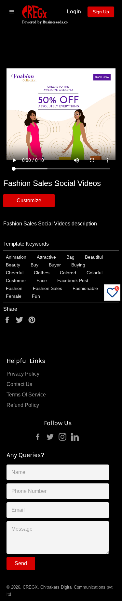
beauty (13, 264)
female (13, 296)
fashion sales (47, 288)
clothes (41, 272)
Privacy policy (23, 374)
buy (34, 264)
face (41, 280)
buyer (55, 264)
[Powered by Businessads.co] (34, 11)
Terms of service (26, 394)
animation (16, 257)
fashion (14, 288)
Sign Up (101, 11)
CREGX (30, 587)
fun (36, 296)
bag (70, 257)
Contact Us (19, 384)
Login (74, 11)
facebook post (72, 280)
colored (68, 272)
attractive (46, 257)
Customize (29, 200)
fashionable (85, 288)
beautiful (94, 257)
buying (78, 264)
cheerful (14, 272)
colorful (94, 272)
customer (16, 280)
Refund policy (23, 405)
